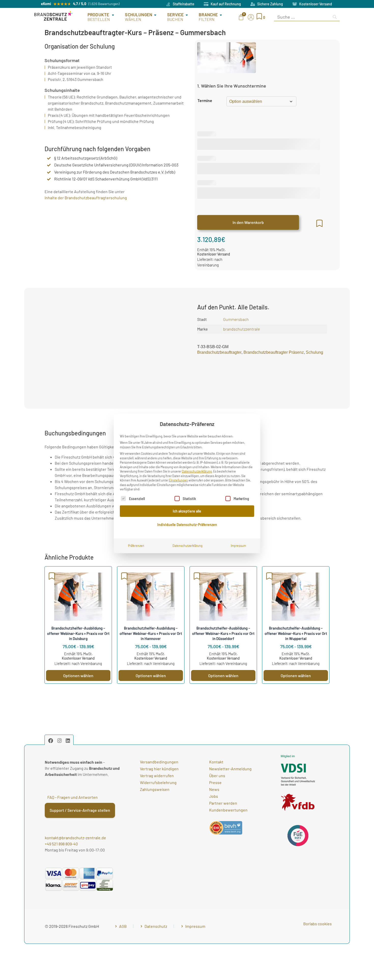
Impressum (238, 545)
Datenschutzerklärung (197, 471)
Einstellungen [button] (178, 480)
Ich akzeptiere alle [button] (187, 511)
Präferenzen (136, 545)
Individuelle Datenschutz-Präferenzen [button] (187, 524)
